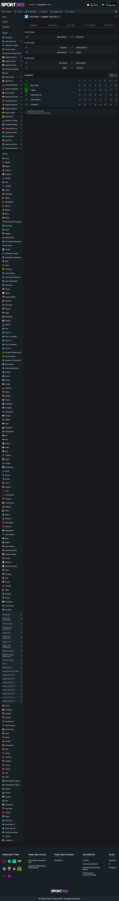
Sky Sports (59, 860)
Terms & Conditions (90, 864)
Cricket (71, 12)
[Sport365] (12, 5)
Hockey (45, 12)
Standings (52, 25)
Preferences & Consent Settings (89, 874)
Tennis (19, 12)
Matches (71, 25)
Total (111, 75)
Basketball (32, 12)
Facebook (112, 860)
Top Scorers (89, 25)
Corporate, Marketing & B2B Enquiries (37, 867)
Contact (86, 860)
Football (8, 12)
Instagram (113, 868)
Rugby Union (58, 12)
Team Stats (108, 25)
